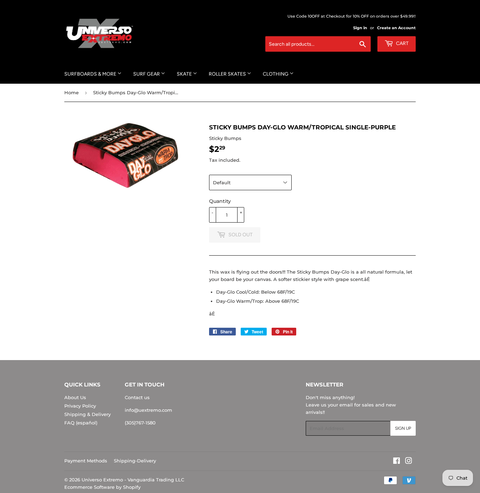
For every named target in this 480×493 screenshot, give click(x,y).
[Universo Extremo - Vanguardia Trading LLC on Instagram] (408, 462)
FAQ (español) (80, 422)
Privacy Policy (80, 406)
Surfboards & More (90, 74)
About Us (75, 397)
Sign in (360, 27)
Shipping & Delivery (87, 414)
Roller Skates (228, 74)
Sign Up (403, 428)
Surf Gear (147, 74)
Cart (402, 43)
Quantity (220, 201)
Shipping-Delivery (135, 460)
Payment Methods (85, 460)
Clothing (276, 74)
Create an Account (396, 27)
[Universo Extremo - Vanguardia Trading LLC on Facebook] (396, 462)
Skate (185, 74)
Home (71, 92)
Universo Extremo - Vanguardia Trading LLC (133, 479)
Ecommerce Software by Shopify (102, 487)
